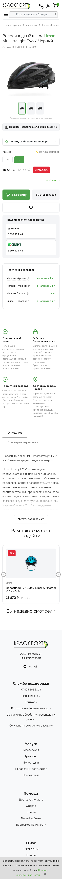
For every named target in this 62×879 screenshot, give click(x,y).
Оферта (31, 805)
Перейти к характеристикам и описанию (33, 127)
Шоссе (55, 25)
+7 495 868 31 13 (31, 689)
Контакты (31, 702)
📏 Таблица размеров (47, 152)
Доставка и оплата (31, 799)
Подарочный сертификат (31, 768)
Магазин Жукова (16, 278)
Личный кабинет (31, 818)
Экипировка (31, 25)
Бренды (31, 855)
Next (58, 574)
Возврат (31, 812)
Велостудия (31, 762)
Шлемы (45, 25)
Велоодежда (31, 775)
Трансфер (31, 756)
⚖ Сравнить (53, 180)
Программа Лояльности (31, 824)
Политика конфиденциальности (31, 708)
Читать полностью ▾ (31, 518)
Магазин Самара (16, 293)
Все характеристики (23, 442)
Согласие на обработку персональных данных (31, 717)
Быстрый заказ (46, 194)
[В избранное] (31, 207)
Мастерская (31, 750)
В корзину (19, 194)
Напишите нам (31, 695)
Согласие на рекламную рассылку (31, 725)
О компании (31, 849)
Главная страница (12, 25)
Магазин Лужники (17, 286)
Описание (14, 432)
